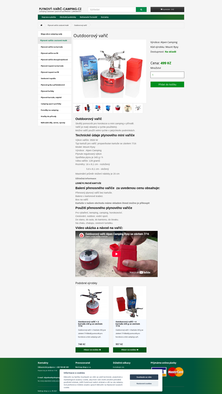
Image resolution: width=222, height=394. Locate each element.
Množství (155, 68)
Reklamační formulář (88, 17)
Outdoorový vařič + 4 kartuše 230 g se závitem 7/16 (128, 323)
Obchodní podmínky (68, 17)
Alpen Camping (169, 42)
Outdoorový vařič (80, 25)
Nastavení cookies (144, 383)
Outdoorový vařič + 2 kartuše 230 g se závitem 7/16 (90, 323)
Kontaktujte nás (118, 367)
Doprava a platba (49, 17)
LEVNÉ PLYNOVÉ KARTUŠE (88, 183)
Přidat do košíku (167, 84)
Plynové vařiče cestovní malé (58, 25)
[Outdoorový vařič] (78, 108)
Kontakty (105, 17)
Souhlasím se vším (144, 377)
